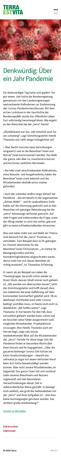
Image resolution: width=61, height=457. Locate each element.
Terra (13, 450)
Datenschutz (10, 426)
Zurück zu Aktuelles (14, 411)
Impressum (9, 430)
